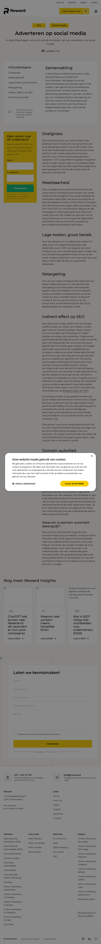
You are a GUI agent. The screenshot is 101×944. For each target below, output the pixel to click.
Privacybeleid (42, 476)
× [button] (92, 456)
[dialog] (50, 472)
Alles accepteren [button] (74, 483)
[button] (23, 483)
